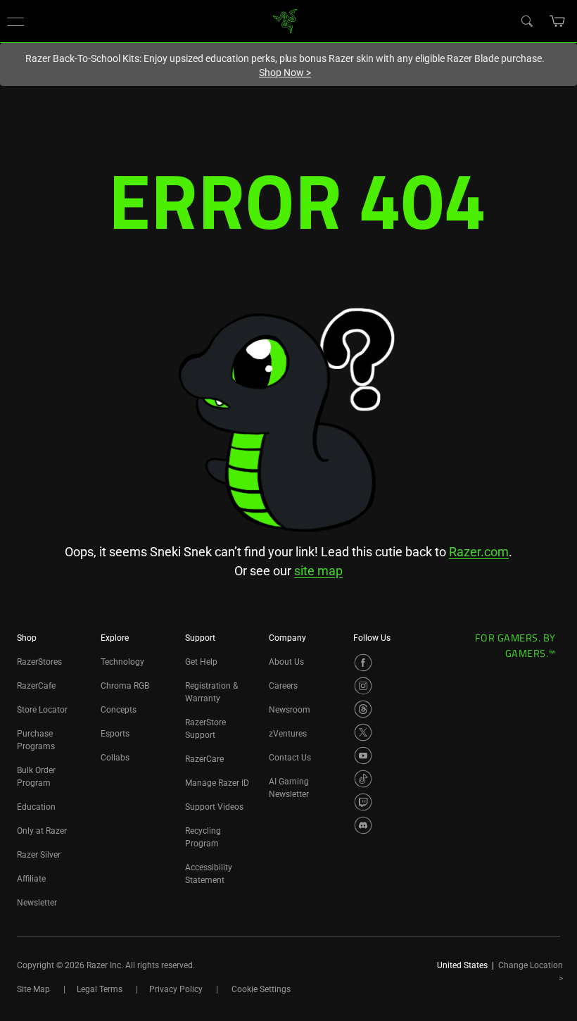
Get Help (201, 662)
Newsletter (37, 903)
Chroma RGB (125, 686)
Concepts (119, 710)
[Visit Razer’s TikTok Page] (363, 779)
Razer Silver (39, 855)
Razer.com (479, 551)
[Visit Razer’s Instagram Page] (363, 686)
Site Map (33, 989)
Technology (122, 662)
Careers (283, 686)
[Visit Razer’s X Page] (363, 732)
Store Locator (42, 710)
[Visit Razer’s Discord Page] (363, 825)
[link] (285, 20)
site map (318, 570)
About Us (286, 662)
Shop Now (285, 72)
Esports (115, 734)
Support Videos (214, 807)
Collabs (115, 758)
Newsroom (289, 710)
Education (36, 807)
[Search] (526, 20)
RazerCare (204, 759)
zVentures (288, 734)
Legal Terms (99, 989)
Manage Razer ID (217, 783)
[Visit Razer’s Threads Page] (363, 709)
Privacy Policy (176, 989)
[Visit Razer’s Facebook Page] (363, 662)
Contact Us (290, 758)
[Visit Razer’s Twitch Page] (363, 802)
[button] (15, 21)
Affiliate (31, 879)
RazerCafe (36, 686)
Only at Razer (42, 831)
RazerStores (39, 662)
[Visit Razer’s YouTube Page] (363, 755)
